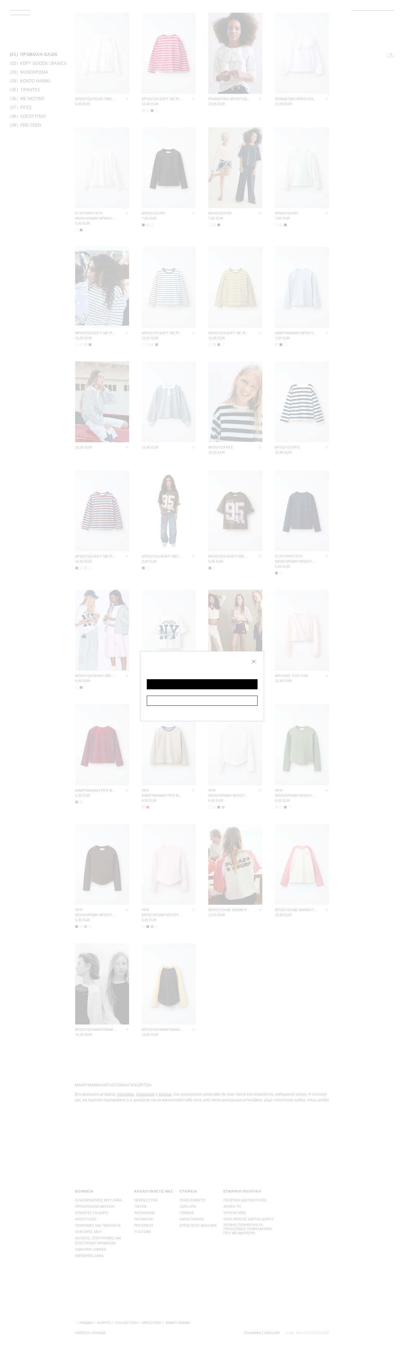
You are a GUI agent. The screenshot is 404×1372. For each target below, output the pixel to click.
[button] (202, 684)
